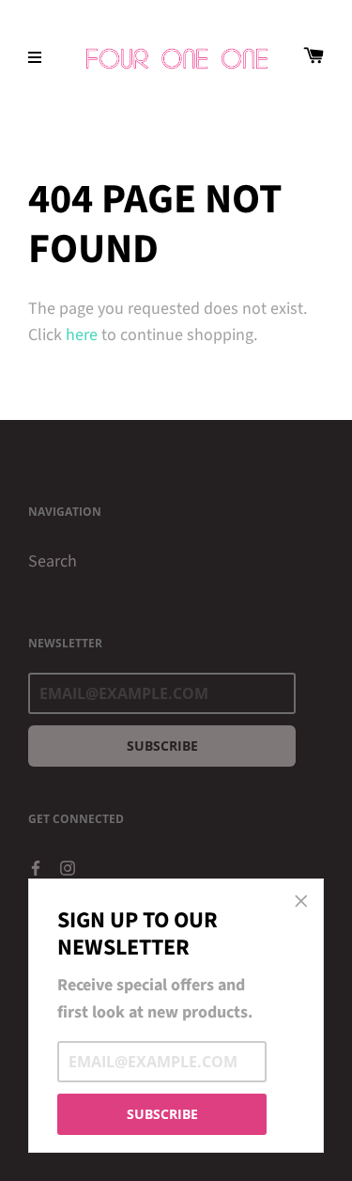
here (82, 335)
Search (52, 561)
